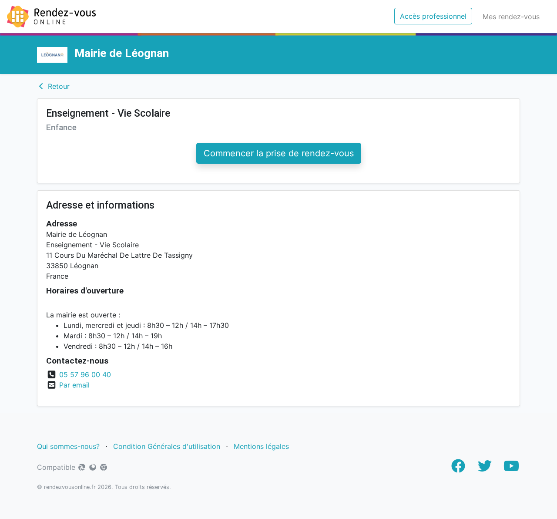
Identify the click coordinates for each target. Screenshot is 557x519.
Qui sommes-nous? (68, 446)
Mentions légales (262, 446)
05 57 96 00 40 (85, 374)
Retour (58, 86)
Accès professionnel (436, 15)
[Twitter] (484, 468)
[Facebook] (458, 468)
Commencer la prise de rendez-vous (279, 153)
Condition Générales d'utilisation (166, 446)
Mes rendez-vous (513, 16)
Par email (74, 385)
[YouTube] (511, 468)
